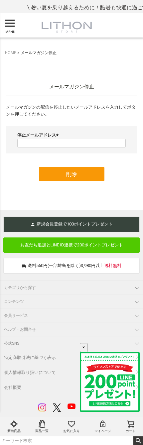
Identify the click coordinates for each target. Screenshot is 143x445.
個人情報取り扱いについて (30, 372)
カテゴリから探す (20, 287)
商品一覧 (42, 431)
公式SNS (11, 343)
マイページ (102, 431)
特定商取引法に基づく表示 (30, 357)
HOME (10, 52)
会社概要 (12, 387)
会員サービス (16, 315)
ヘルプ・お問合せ (20, 329)
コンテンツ (14, 301)
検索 (138, 440)
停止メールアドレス (39, 135)
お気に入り (71, 431)
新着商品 (14, 431)
